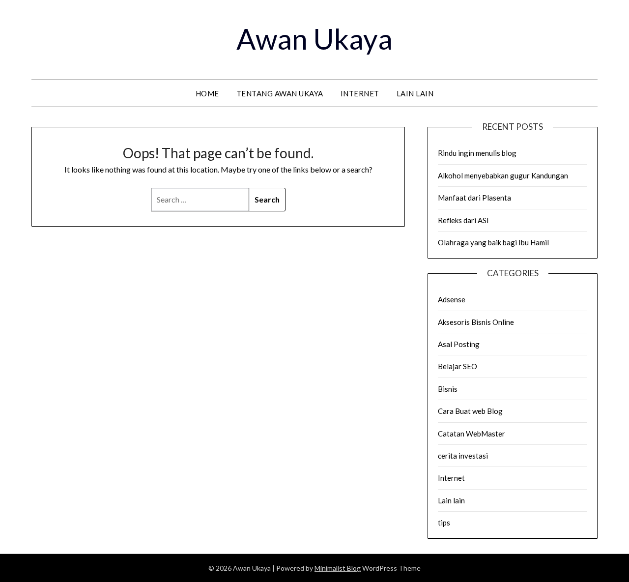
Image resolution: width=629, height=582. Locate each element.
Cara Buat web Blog (470, 411)
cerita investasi (463, 455)
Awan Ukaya (314, 39)
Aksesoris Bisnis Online (476, 322)
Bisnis (447, 388)
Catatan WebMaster (471, 433)
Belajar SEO (457, 366)
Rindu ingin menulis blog (477, 152)
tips (444, 522)
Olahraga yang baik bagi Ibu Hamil (493, 242)
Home (207, 93)
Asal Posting (459, 344)
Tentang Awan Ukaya (279, 93)
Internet (360, 93)
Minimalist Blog (337, 568)
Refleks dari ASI (463, 220)
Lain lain (415, 93)
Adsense (451, 299)
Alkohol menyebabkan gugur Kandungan (503, 175)
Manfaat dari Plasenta (474, 197)
